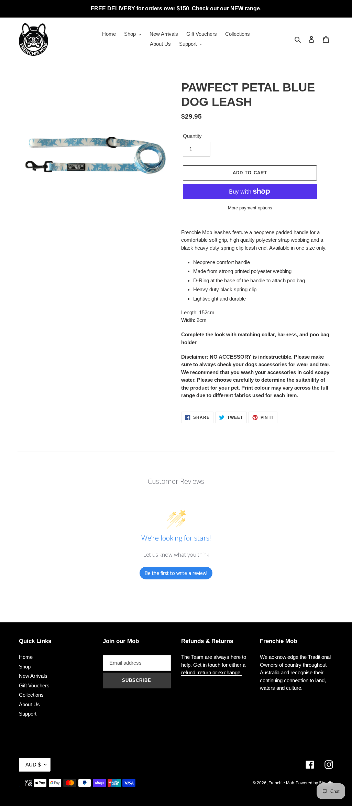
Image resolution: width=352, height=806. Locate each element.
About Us (29, 704)
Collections (31, 695)
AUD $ (33, 764)
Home (26, 657)
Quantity (192, 136)
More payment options (250, 207)
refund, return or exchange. (211, 672)
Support (27, 714)
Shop (25, 666)
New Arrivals (33, 676)
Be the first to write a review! (176, 573)
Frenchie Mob (281, 783)
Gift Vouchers (34, 685)
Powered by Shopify (314, 783)
